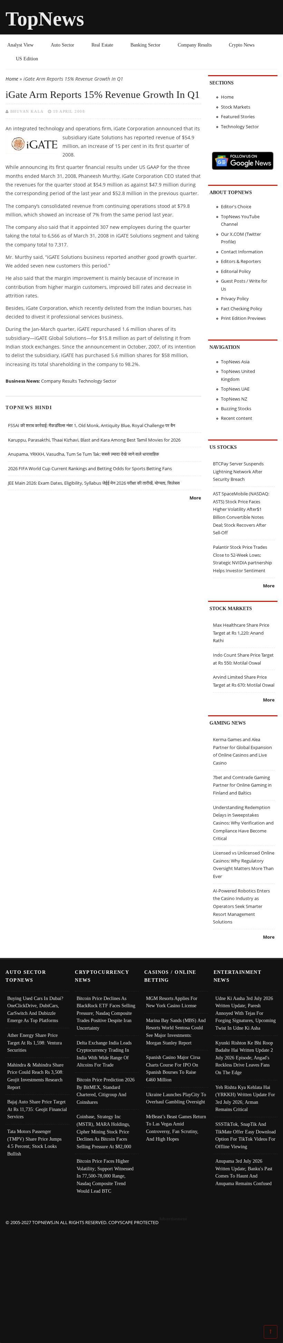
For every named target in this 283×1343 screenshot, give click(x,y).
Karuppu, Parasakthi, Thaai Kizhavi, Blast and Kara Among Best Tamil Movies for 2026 (94, 440)
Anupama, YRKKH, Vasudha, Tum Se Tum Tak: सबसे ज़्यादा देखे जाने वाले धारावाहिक (83, 454)
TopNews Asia (235, 362)
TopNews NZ (234, 399)
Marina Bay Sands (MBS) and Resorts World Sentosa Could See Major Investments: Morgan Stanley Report (176, 1032)
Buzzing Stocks (236, 408)
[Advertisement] (141, 1274)
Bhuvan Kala (27, 111)
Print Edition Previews (243, 318)
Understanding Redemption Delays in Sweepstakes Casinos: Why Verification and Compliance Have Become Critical (243, 823)
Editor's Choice (236, 206)
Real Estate (102, 45)
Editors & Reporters (241, 261)
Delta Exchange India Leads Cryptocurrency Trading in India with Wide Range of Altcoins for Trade (104, 1054)
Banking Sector (145, 45)
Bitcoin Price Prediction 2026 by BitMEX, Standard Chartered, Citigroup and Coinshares (106, 1091)
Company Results (195, 45)
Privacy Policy (235, 298)
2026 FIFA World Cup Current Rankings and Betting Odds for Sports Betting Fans (90, 468)
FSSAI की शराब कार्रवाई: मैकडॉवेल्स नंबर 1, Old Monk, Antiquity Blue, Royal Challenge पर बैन (91, 425)
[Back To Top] (270, 1331)
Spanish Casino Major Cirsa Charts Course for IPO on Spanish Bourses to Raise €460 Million (173, 1068)
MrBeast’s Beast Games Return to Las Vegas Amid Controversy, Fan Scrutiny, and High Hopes (176, 1128)
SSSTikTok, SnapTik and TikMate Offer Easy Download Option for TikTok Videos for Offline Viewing (245, 1135)
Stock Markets (235, 107)
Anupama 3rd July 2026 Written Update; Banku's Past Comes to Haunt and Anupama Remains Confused (243, 1172)
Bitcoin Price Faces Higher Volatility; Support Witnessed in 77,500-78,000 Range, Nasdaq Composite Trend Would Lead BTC (105, 1175)
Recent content (236, 418)
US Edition (27, 58)
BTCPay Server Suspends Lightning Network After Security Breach (238, 471)
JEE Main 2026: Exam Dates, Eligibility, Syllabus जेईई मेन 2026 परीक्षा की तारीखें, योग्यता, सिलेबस (94, 483)
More (195, 498)
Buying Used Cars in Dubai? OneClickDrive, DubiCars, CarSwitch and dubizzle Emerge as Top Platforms (35, 1009)
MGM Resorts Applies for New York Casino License (171, 1002)
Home (12, 78)
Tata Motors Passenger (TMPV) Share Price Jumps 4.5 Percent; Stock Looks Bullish (34, 1143)
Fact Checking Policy (241, 308)
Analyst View (20, 45)
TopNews (45, 19)
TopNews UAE (235, 389)
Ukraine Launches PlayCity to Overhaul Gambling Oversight (176, 1098)
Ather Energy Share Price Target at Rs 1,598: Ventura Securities (34, 1042)
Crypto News (241, 45)
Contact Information (242, 252)
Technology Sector (97, 381)
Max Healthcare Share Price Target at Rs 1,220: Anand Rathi (241, 633)
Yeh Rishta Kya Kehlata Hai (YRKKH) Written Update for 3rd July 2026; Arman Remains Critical (245, 1098)
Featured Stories (238, 116)
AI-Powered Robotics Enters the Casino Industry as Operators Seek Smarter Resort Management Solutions (241, 906)
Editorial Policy (236, 271)
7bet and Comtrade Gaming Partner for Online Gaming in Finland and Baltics (242, 785)
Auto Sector (62, 45)
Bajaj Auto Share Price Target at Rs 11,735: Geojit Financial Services (37, 1109)
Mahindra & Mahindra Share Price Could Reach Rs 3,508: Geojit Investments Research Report (35, 1076)
